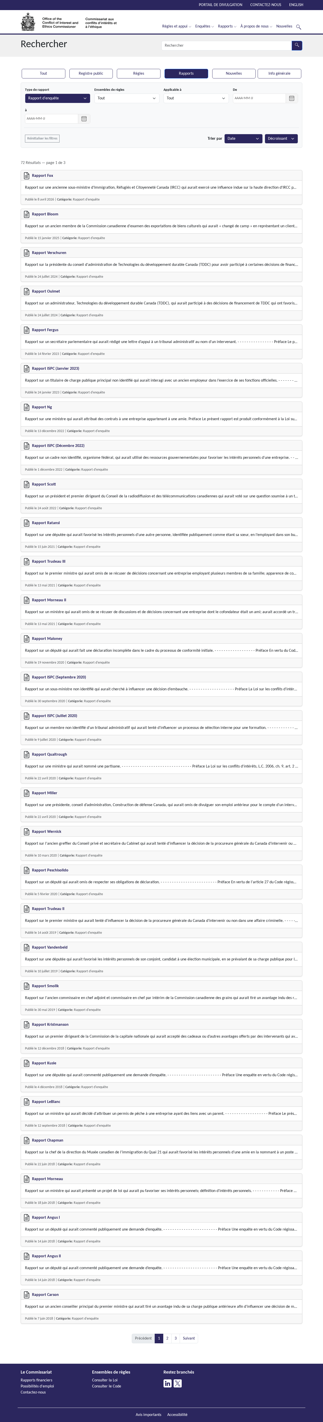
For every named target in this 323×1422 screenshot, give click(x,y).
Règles (138, 74)
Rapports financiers (36, 1380)
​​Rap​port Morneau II (49, 600)
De (235, 90)
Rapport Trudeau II (48, 909)
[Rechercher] (298, 26)
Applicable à (172, 90)
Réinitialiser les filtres (42, 138)
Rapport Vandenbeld (50, 948)
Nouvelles (284, 26)
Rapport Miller (44, 793)
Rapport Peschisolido (50, 870)
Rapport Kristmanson (50, 1025)
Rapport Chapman (47, 1141)
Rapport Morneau (47, 1179)
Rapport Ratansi (46, 523)
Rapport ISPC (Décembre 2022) (58, 446)
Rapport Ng (42, 407)
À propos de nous (254, 26)
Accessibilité (177, 1415)
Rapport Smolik (45, 986)
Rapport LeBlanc (46, 1102)
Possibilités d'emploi (37, 1386)
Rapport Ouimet (46, 292)
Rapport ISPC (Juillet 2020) (54, 716)
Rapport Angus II (46, 1256)
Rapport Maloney (47, 639)
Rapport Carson (45, 1295)
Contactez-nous (265, 5)
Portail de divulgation (220, 5)
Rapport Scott (44, 484)
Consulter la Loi (105, 1380)
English (296, 5)
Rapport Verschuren (49, 253)
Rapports (225, 26)
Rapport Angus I (46, 1218)
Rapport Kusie (44, 1063)
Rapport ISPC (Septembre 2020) (59, 677)
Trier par (215, 139)
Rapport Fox (42, 176)
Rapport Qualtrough (49, 755)
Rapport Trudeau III (48, 562)
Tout (43, 74)
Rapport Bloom (45, 214)
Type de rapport (37, 90)
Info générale (279, 74)
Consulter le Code (106, 1386)
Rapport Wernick (46, 832)
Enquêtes (202, 26)
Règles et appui (174, 26)
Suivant (189, 1338)
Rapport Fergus (45, 330)
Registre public (91, 74)
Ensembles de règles (109, 90)
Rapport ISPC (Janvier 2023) (55, 369)
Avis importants (148, 1415)
